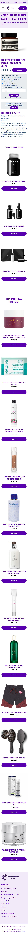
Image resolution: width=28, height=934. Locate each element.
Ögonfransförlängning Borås (10, 894)
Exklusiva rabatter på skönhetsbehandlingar (10, 85)
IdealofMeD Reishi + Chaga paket (14, 226)
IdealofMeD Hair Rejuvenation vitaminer (14, 181)
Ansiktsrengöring (19, 116)
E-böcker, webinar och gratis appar (14, 87)
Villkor (19, 929)
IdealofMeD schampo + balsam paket (14, 271)
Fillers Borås (5, 904)
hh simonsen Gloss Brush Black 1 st (14, 758)
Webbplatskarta (20, 931)
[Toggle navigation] (3, 8)
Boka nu (14, 107)
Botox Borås (5, 901)
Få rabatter (14, 95)
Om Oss (4, 891)
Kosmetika (11, 116)
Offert (4, 907)
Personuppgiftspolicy (9, 931)
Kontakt (14, 929)
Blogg (4, 910)
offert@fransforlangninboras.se (19, 2)
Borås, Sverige (6, 2)
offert (23, 8)
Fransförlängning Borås (9, 888)
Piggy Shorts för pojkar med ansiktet (14, 713)
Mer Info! (19, 70)
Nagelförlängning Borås (9, 898)
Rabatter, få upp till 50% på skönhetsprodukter (11, 81)
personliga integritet (11, 97)
